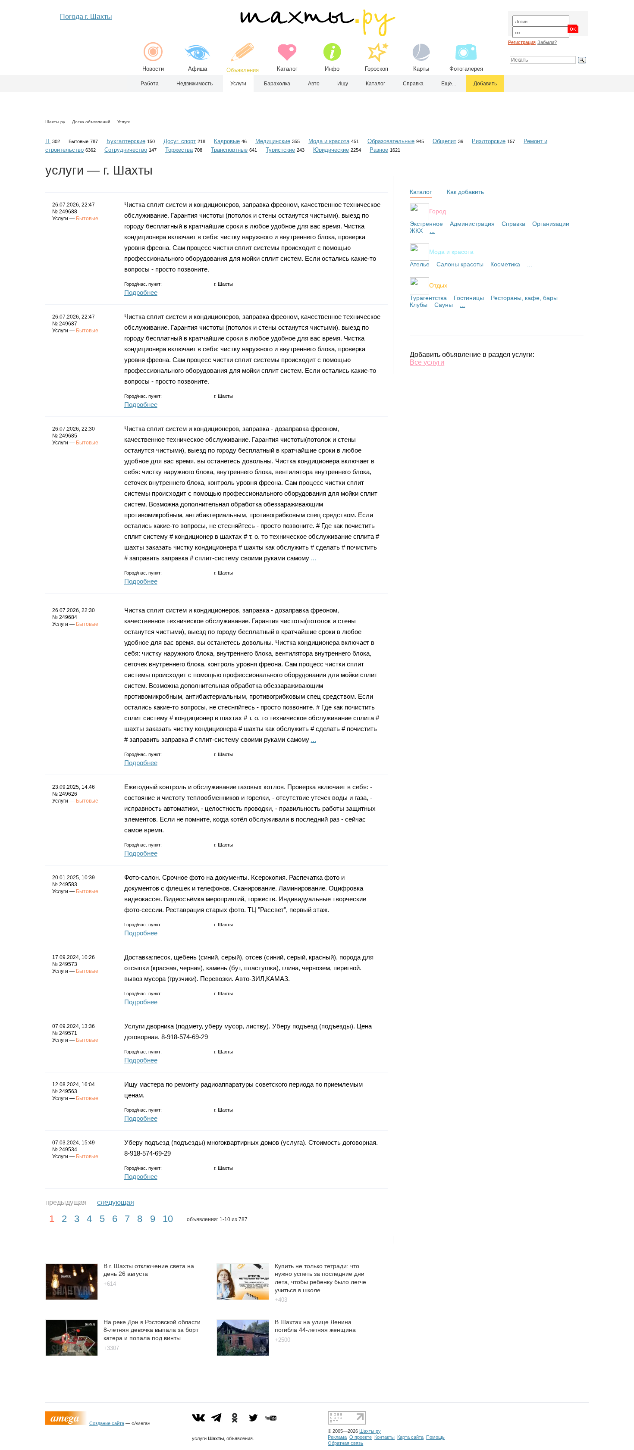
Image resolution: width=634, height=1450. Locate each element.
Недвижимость (194, 84)
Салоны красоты (459, 264)
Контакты (384, 1437)
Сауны (443, 304)
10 (168, 1218)
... (313, 558)
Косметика (505, 264)
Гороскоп (376, 69)
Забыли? (547, 42)
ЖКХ (416, 230)
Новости (153, 69)
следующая (115, 1202)
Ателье (420, 264)
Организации (550, 223)
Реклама (337, 1437)
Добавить (485, 84)
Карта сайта (410, 1437)
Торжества (179, 150)
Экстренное (426, 223)
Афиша (197, 69)
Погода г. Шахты (86, 16)
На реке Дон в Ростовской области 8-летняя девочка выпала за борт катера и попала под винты (152, 1330)
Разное (379, 150)
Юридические (331, 150)
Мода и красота (328, 141)
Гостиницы (469, 297)
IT (47, 141)
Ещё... (448, 84)
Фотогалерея (466, 69)
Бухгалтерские (126, 141)
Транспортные (229, 150)
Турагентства (428, 297)
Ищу (342, 84)
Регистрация (522, 42)
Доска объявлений (91, 121)
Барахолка (277, 84)
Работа (150, 84)
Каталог (287, 69)
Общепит (444, 141)
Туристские (280, 150)
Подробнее (140, 292)
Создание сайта (106, 1423)
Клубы (418, 304)
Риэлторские (488, 141)
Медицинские (272, 141)
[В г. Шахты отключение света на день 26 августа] (71, 1297)
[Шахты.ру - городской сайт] (317, 34)
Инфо (332, 69)
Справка (413, 84)
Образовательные (390, 141)
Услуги (238, 84)
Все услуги (427, 362)
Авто (314, 84)
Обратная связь (345, 1443)
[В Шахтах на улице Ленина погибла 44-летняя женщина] (243, 1353)
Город (437, 211)
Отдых (438, 285)
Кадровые (227, 141)
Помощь (435, 1437)
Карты (421, 69)
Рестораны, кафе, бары (524, 297)
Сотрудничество (125, 150)
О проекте (360, 1437)
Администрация (472, 223)
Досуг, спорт (179, 141)
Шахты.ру (55, 121)
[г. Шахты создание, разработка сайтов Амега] (67, 1423)
